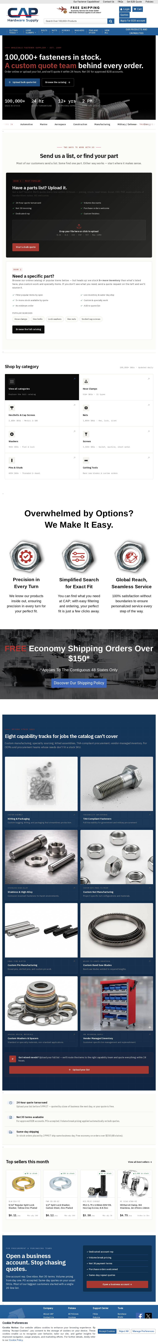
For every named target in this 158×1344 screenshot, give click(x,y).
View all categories (42, 387)
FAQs (120, 1)
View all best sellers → (140, 1162)
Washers (42, 440)
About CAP (48, 1314)
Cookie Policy (16, 1340)
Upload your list (81, 1069)
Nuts (116, 413)
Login (126, 9)
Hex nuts (71, 319)
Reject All (124, 1331)
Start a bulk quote (25, 247)
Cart (139, 9)
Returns (96, 1317)
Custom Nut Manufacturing (116, 865)
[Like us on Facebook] (140, 1317)
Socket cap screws (91, 319)
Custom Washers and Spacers (41, 1011)
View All (107, 31)
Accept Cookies (107, 1331)
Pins (42, 466)
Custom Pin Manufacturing (41, 938)
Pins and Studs (93, 31)
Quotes (124, 14)
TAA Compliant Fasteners (116, 792)
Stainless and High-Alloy (41, 865)
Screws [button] (66, 30)
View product (23, 1195)
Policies (149, 1)
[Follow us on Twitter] (149, 1317)
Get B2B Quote (134, 1)
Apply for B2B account (132, 20)
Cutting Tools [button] (13, 31)
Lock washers (55, 319)
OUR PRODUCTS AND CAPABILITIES (136, 31)
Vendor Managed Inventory (116, 1011)
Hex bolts (37, 319)
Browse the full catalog (28, 329)
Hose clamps (21, 319)
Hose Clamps (116, 387)
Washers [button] (79, 30)
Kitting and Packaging (41, 792)
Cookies (72, 1317)
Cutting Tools (116, 466)
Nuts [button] (54, 30)
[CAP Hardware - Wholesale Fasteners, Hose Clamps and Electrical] (22, 15)
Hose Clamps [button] (30, 31)
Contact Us (108, 1)
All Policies (73, 1314)
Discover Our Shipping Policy (79, 683)
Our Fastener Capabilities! (86, 1)
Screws (116, 440)
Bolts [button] (44, 30)
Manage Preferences (143, 1331)
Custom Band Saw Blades (116, 938)
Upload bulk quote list (24, 82)
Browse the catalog (55, 82)
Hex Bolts (42, 413)
